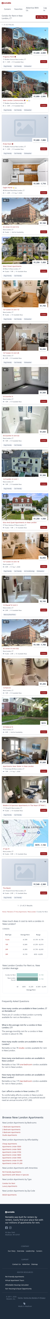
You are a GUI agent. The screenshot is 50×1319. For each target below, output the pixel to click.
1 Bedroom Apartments (11, 1127)
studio (21, 1048)
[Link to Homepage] (6, 3)
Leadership (30, 1251)
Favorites (18, 9)
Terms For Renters (30, 1298)
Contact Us (16, 1264)
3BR (6, 954)
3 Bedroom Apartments (11, 1132)
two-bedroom (26, 1081)
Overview (20, 1251)
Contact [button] (43, 62)
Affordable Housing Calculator (17, 1285)
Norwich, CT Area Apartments (17, 912)
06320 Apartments (9, 1195)
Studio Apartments (9, 1135)
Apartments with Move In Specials (15, 1175)
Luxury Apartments (9, 1186)
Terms (20, 1298)
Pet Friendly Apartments (11, 1172)
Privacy (42, 1298)
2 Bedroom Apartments (11, 1129)
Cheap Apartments (9, 1144)
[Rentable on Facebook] (7, 1228)
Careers (7, 9)
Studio (7, 940)
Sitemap (34, 1264)
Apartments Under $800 (11, 1155)
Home (4, 912)
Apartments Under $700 (11, 1152)
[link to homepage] (25, 1212)
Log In (45, 9)
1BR (6, 944)
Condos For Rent (8, 1183)
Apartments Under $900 (11, 1158)
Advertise (26, 1264)
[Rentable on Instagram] (10, 1228)
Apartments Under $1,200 (12, 1163)
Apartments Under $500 (11, 1146)
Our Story (11, 1251)
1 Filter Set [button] (42, 17)
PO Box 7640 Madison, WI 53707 (12, 1233)
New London (32, 912)
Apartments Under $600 (11, 1149)
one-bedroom (26, 1064)
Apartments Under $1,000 (12, 1160)
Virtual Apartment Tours (14, 1280)
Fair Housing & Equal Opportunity (18, 1289)
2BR (6, 949)
